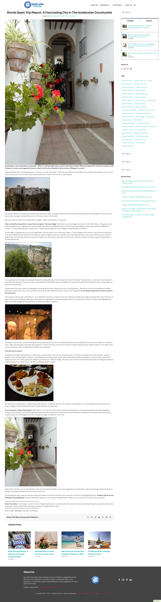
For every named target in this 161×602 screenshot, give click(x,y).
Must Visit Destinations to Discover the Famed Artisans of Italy (18, 554)
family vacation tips (142, 94)
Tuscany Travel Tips (128, 143)
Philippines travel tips (128, 123)
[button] (134, 5)
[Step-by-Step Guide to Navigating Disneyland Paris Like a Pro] (125, 35)
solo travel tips (141, 130)
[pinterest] (127, 580)
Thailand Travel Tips (128, 136)
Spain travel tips (127, 133)
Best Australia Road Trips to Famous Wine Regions (139, 201)
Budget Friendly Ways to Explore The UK (135, 205)
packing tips (150, 116)
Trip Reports (73, 16)
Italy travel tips (151, 100)
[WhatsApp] (103, 517)
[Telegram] (106, 517)
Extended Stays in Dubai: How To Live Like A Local (139, 187)
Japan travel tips (127, 103)
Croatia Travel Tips (127, 90)
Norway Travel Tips (128, 116)
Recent (149, 21)
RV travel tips (152, 126)
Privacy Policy (92, 593)
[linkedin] (131, 580)
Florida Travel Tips (127, 97)
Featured (53, 16)
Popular (130, 21)
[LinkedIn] (99, 517)
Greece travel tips (140, 97)
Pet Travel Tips (138, 120)
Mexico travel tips (140, 107)
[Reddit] (95, 517)
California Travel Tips (139, 84)
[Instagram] (125, 69)
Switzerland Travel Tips (141, 133)
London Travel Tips (139, 103)
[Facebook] (88, 517)
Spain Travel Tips (62, 16)
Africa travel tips (127, 80)
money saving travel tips (129, 110)
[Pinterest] (110, 517)
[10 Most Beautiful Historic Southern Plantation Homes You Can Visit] (125, 26)
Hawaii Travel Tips (127, 100)
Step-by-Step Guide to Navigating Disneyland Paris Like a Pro (139, 36)
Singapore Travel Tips (128, 130)
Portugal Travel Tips (143, 123)
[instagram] (123, 580)
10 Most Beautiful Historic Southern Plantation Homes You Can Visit (140, 27)
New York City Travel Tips (146, 110)
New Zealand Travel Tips (143, 113)
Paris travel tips (126, 120)
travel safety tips (127, 139)
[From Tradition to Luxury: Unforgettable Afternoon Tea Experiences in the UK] (125, 44)
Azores (150, 80)
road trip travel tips (128, 126)
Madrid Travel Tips (127, 107)
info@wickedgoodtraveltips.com (49, 587)
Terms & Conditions (103, 593)
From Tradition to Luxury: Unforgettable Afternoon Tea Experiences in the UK (141, 45)
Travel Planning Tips (142, 136)
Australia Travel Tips (140, 80)
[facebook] (119, 580)
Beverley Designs (81, 593)
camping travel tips (127, 87)
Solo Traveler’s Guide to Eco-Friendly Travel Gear (142, 54)
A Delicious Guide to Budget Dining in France (137, 197)
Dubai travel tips (140, 90)
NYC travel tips (140, 116)
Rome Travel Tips (141, 126)
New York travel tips (128, 113)
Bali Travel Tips (126, 84)
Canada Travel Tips (141, 87)
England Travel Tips (128, 94)
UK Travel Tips (140, 143)
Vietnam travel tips (127, 146)
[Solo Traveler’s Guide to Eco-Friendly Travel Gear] (125, 53)
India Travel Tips (140, 100)
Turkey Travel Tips (139, 139)
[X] (92, 517)
